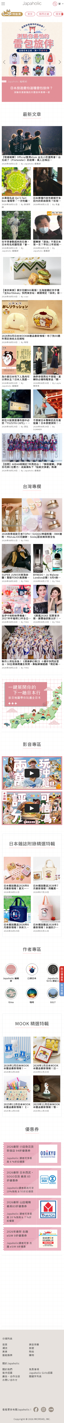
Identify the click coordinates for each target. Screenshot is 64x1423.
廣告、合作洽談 (11, 1376)
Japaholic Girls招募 (41, 1372)
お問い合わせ (10, 1380)
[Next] (57, 62)
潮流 (4, 1348)
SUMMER (37, 429)
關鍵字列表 (35, 1376)
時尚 (31, 1351)
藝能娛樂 (7, 1355)
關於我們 (7, 1369)
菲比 (26, 426)
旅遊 (31, 1348)
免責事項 (34, 1369)
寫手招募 (7, 1372)
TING (26, 540)
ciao (26, 296)
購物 (31, 1355)
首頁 (4, 1344)
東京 (30, 14)
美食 (4, 1351)
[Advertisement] (32, 1290)
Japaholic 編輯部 (32, 163)
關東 (58, 14)
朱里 (58, 204)
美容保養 (34, 1344)
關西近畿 (44, 14)
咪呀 (26, 342)
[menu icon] (3, 3)
